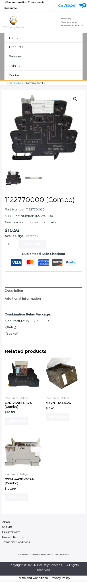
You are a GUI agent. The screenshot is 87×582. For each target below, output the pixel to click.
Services (15, 56)
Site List (7, 526)
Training (15, 65)
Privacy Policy (11, 532)
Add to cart (32, 244)
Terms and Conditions (16, 542)
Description (14, 290)
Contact (15, 75)
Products (16, 47)
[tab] (43, 291)
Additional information (23, 298)
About (6, 521)
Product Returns (12, 537)
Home (14, 37)
